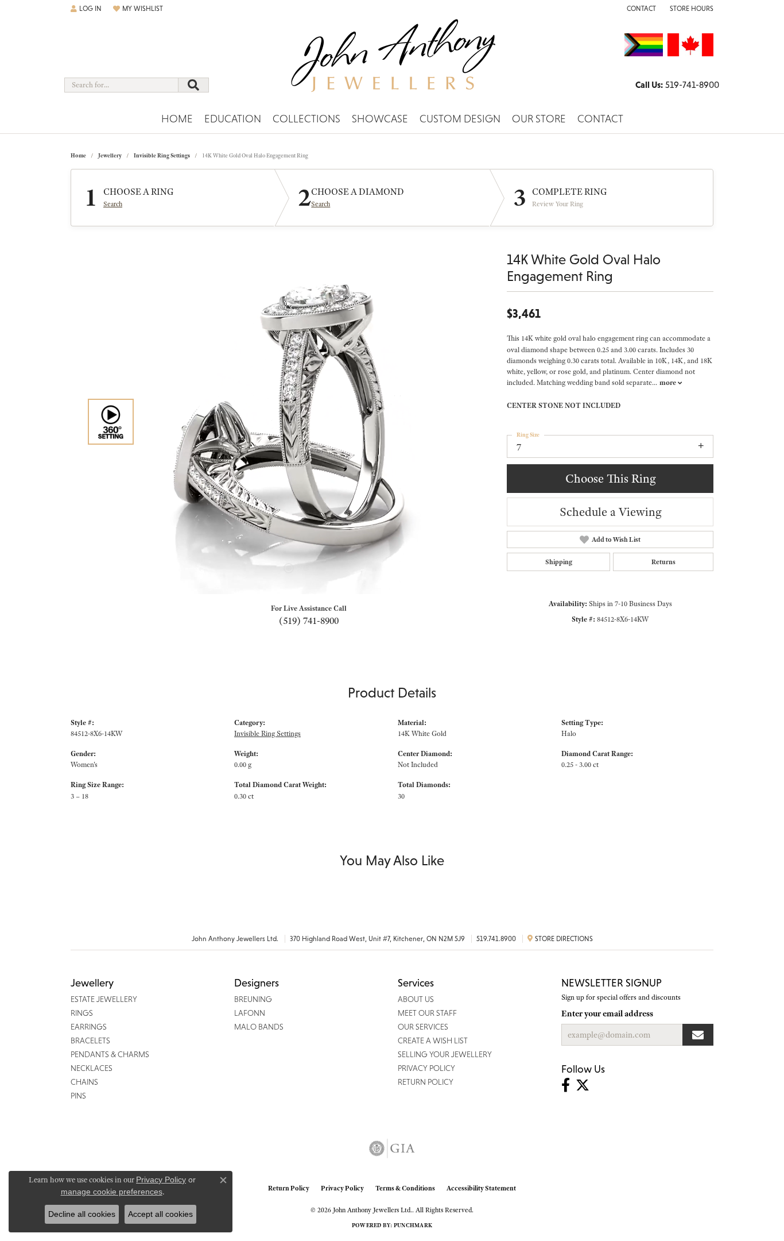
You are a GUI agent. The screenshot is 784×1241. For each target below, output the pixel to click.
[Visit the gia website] (392, 1148)
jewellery (110, 155)
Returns (663, 561)
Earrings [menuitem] (89, 1026)
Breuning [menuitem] (253, 999)
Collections (306, 119)
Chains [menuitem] (84, 1081)
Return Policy (288, 1188)
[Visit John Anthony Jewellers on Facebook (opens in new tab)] (565, 1085)
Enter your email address (607, 1013)
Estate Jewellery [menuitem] (104, 999)
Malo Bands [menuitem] (259, 1026)
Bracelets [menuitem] (90, 1040)
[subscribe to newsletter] (697, 1035)
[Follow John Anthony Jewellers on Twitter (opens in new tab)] (582, 1085)
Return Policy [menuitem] (425, 1081)
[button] (86, 8)
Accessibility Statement (481, 1188)
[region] (306, 421)
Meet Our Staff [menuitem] (427, 1013)
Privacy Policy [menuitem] (426, 1068)
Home (177, 119)
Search (112, 204)
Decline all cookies (81, 1214)
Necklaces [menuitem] (91, 1068)
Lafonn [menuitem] (249, 1013)
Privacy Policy (342, 1188)
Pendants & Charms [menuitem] (110, 1054)
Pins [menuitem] (78, 1095)
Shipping (558, 561)
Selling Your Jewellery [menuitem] (445, 1054)
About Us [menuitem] (416, 999)
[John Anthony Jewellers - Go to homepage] (392, 62)
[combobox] (121, 85)
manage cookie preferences (111, 1191)
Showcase (380, 119)
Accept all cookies (160, 1214)
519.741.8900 (496, 939)
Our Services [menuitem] (423, 1026)
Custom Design (460, 119)
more (668, 382)
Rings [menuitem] (82, 1013)
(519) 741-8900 (309, 620)
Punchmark (413, 1225)
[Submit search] (193, 85)
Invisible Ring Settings (162, 155)
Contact (600, 119)
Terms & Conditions (405, 1188)
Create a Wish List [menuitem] (433, 1040)
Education (232, 119)
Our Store (539, 119)
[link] (640, 8)
